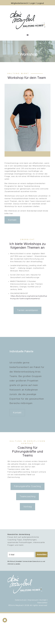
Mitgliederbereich (19, 3)
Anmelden (42, 554)
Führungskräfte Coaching (27, 486)
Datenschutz (20, 600)
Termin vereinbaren (27, 310)
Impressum (33, 600)
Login (32, 3)
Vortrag (27, 507)
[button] (5, 620)
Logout (40, 3)
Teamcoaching (27, 496)
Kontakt (12, 220)
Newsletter (42, 603)
